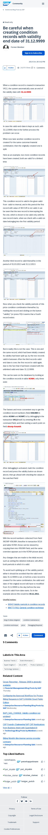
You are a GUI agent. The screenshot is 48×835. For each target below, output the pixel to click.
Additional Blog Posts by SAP (14, 10)
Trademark (12, 822)
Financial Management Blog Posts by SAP (23, 688)
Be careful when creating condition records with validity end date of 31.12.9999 (24, 34)
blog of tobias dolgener (12, 620)
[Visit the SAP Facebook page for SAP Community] (17, 801)
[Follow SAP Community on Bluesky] (22, 801)
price (23, 625)
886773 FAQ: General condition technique (26, 608)
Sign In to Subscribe (33, 53)
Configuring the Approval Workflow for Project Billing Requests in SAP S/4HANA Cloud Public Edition (23, 699)
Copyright (12, 815)
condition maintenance (31, 620)
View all (6, 788)
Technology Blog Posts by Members (21, 731)
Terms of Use (36, 809)
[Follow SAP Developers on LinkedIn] (31, 801)
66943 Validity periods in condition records (26, 604)
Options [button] (23, 57)
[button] (5, 68)
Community (18, 4)
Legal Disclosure (36, 815)
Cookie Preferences (12, 829)
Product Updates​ (36, 665)
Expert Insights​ (9, 665)
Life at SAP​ (22, 665)
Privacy (12, 809)
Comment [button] (38, 635)
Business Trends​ (9, 661)
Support (36, 822)
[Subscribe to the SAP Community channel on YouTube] (26, 801)
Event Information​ (26, 661)
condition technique (11, 625)
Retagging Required (35, 625)
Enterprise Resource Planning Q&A (20, 719)
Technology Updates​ (11, 669)
